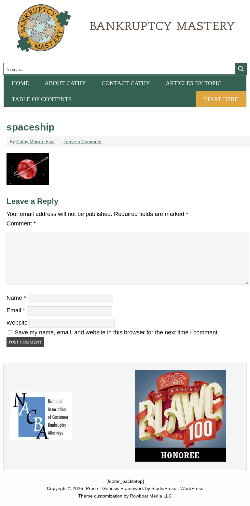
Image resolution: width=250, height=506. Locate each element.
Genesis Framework (123, 488)
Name (16, 298)
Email (16, 310)
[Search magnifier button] (240, 68)
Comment (21, 223)
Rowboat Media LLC (151, 495)
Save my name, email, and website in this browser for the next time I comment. (117, 332)
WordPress (191, 488)
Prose (92, 488)
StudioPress (163, 488)
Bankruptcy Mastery (76, 31)
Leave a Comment (82, 141)
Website (17, 322)
